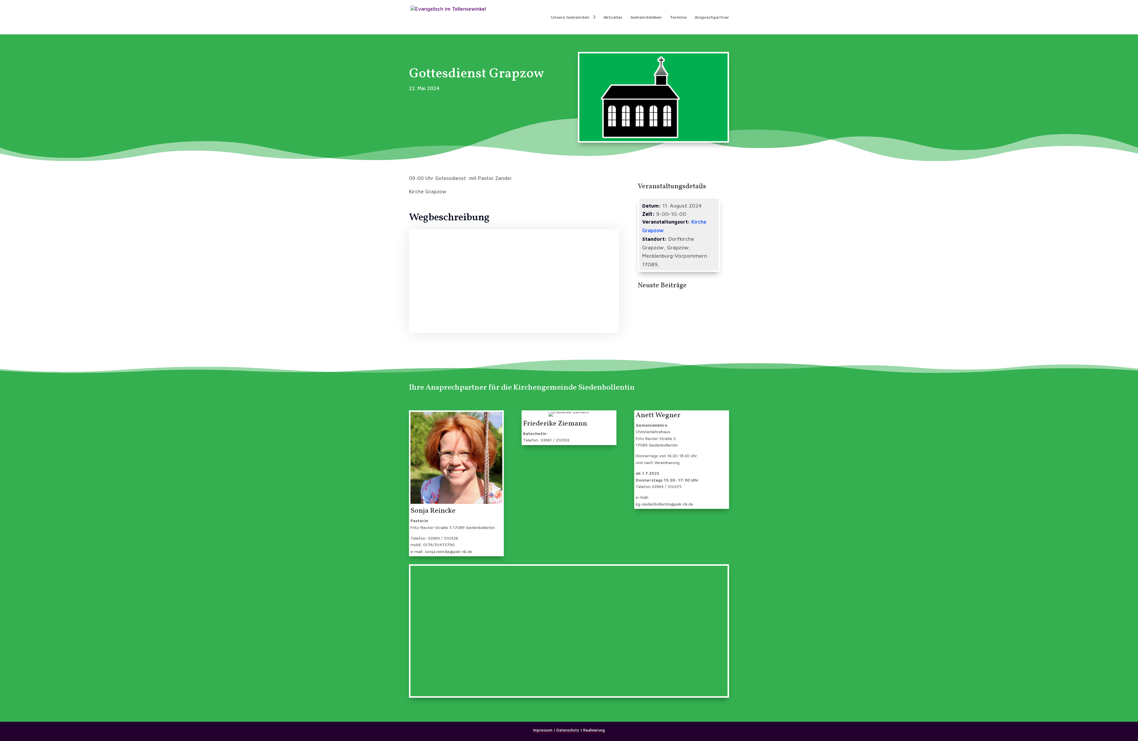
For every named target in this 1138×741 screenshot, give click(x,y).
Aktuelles (612, 17)
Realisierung (594, 730)
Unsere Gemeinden (570, 17)
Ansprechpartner (712, 17)
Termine (678, 17)
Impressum (542, 730)
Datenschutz (568, 730)
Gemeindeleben (646, 17)
